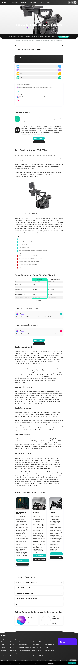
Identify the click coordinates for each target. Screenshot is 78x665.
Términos (15, 660)
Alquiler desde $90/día (22, 564)
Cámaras (24, 40)
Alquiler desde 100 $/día (39, 559)
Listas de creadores (49, 650)
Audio (2, 653)
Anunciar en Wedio (52, 660)
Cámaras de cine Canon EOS (42, 40)
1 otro (44, 27)
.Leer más (39, 552)
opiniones (24, 61)
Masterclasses (48, 653)
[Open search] (69, 2)
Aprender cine (48, 641)
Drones (3, 647)
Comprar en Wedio (38, 138)
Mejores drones (23, 644)
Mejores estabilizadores (25, 647)
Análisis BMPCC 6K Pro (37, 647)
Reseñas (42, 2)
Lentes (2, 644)
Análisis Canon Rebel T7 (37, 655)
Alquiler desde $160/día (56, 558)
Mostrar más (39, 300)
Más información (38, 49)
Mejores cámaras (23, 641)
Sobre (26, 660)
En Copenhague (14, 653)
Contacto (45, 660)
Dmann (20, 313)
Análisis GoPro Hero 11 (37, 650)
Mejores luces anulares (24, 650)
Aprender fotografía (49, 644)
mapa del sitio (37, 660)
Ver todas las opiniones (39, 104)
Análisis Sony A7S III (36, 641)
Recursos (47, 639)
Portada (18, 40)
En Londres (13, 650)
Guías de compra (33, 2)
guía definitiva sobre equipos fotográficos (43, 174)
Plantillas (47, 647)
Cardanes (3, 650)
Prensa (31, 660)
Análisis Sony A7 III (36, 653)
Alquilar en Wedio (39, 142)
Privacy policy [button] (51, 663)
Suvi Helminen (55, 617)
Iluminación (4, 655)
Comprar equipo (14, 2)
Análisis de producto (38, 19)
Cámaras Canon (30, 40)
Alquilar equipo (24, 2)
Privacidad (21, 660)
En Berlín (12, 655)
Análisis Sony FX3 (36, 644)
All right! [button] (72, 663)
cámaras (31, 395)
